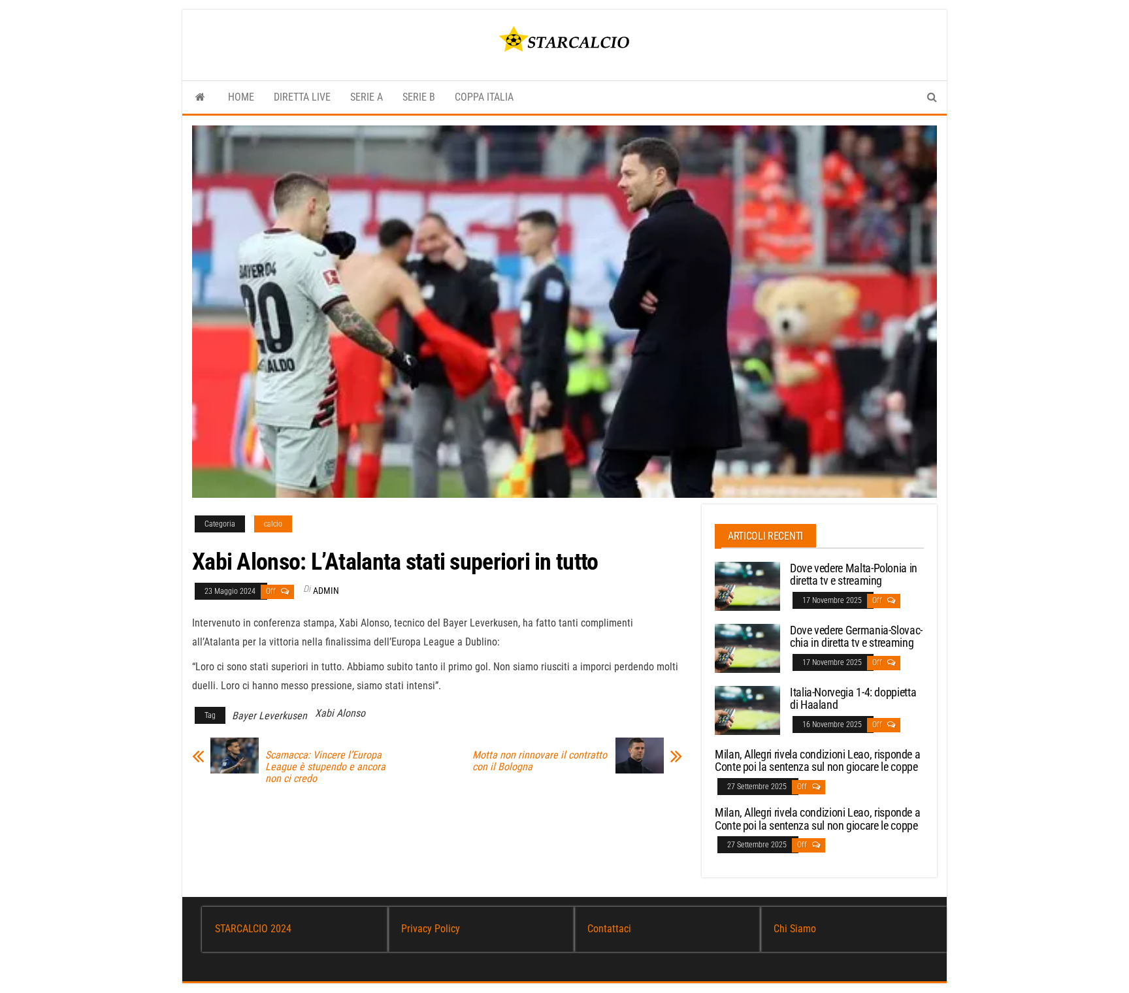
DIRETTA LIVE (302, 97)
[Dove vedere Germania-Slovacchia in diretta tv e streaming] (747, 647)
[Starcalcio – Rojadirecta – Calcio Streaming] (200, 97)
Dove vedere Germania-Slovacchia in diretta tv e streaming (856, 636)
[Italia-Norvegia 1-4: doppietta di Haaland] (747, 709)
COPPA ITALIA (484, 97)
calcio (273, 524)
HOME (241, 97)
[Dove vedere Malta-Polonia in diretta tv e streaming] (747, 585)
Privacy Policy (430, 928)
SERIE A (366, 97)
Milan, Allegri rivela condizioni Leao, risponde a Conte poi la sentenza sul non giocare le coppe (817, 760)
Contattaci (609, 928)
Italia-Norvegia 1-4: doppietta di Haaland (853, 698)
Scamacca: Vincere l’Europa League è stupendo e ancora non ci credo (325, 767)
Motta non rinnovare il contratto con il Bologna (539, 761)
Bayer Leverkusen (269, 715)
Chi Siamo (795, 928)
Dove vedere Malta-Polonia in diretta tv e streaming (853, 574)
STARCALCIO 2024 (253, 928)
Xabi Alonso (340, 713)
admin (326, 590)
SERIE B (418, 97)
